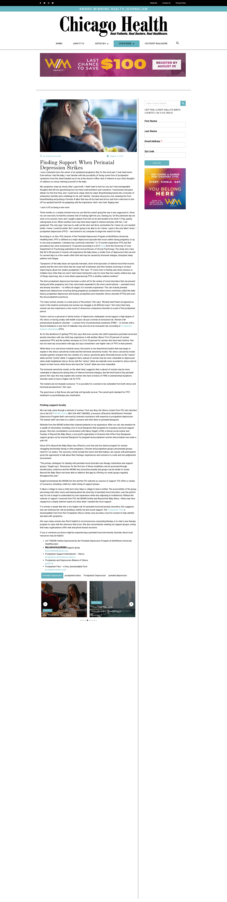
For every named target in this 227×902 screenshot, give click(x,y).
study (103, 246)
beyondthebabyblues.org (56, 551)
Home (59, 44)
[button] (177, 43)
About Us (78, 44)
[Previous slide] (45, 604)
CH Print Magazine (156, 44)
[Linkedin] (52, 3)
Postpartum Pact (115, 510)
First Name (151, 121)
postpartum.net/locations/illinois (60, 557)
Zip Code (149, 151)
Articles (100, 44)
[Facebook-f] (40, 3)
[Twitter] (44, 3)
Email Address (153, 141)
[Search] (183, 103)
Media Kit (153, 3)
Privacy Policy (181, 3)
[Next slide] (131, 604)
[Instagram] (48, 3)
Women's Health (50, 104)
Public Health (96, 603)
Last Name (151, 131)
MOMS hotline (60, 413)
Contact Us (166, 3)
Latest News (47, 610)
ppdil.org (49, 563)
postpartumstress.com (55, 569)
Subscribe (125, 44)
